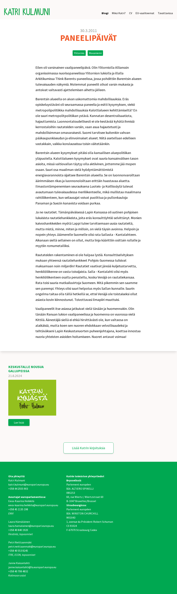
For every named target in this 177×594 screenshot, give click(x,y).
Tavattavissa (165, 13)
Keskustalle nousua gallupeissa (26, 369)
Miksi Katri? (119, 13)
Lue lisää (19, 422)
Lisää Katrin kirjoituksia (88, 448)
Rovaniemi (95, 53)
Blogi (105, 13)
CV (130, 13)
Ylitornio (79, 53)
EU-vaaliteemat (145, 13)
